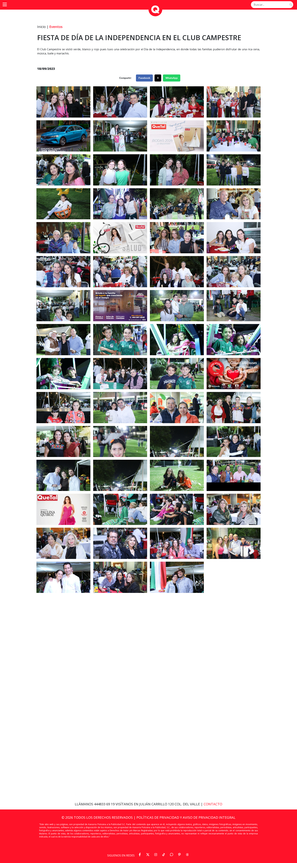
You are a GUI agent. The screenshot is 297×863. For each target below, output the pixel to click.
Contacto (213, 804)
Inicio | (43, 26)
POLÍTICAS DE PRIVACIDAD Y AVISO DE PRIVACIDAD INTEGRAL (185, 817)
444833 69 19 (105, 804)
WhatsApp (172, 78)
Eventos (56, 26)
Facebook (144, 78)
